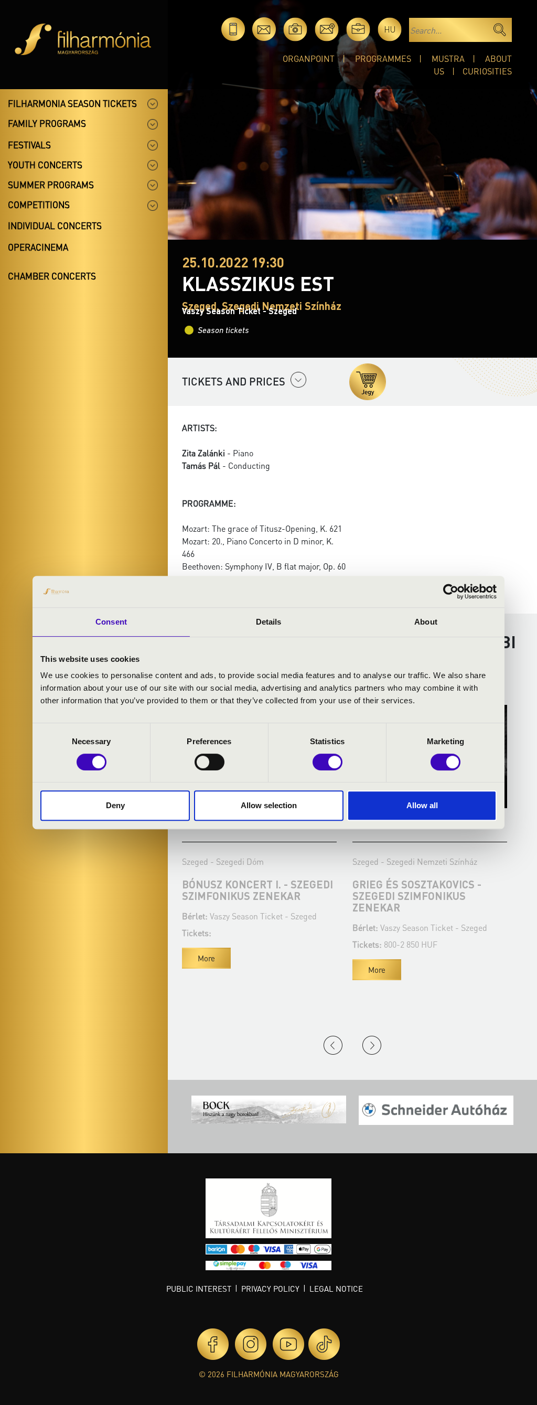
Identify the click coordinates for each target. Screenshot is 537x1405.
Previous (333, 1045)
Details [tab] (269, 621)
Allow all (422, 805)
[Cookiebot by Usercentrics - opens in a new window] (451, 591)
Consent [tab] (111, 621)
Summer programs (51, 184)
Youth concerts (45, 164)
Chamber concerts (52, 276)
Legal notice (336, 1288)
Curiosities (487, 71)
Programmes (383, 58)
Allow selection (269, 805)
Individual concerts (55, 225)
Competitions (39, 204)
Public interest (198, 1288)
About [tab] (425, 621)
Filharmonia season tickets (72, 103)
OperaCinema (38, 247)
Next (371, 1045)
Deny (115, 805)
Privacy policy (270, 1288)
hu (390, 29)
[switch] (209, 762)
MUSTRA (448, 58)
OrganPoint (309, 58)
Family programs (47, 123)
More (206, 958)
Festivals (29, 145)
